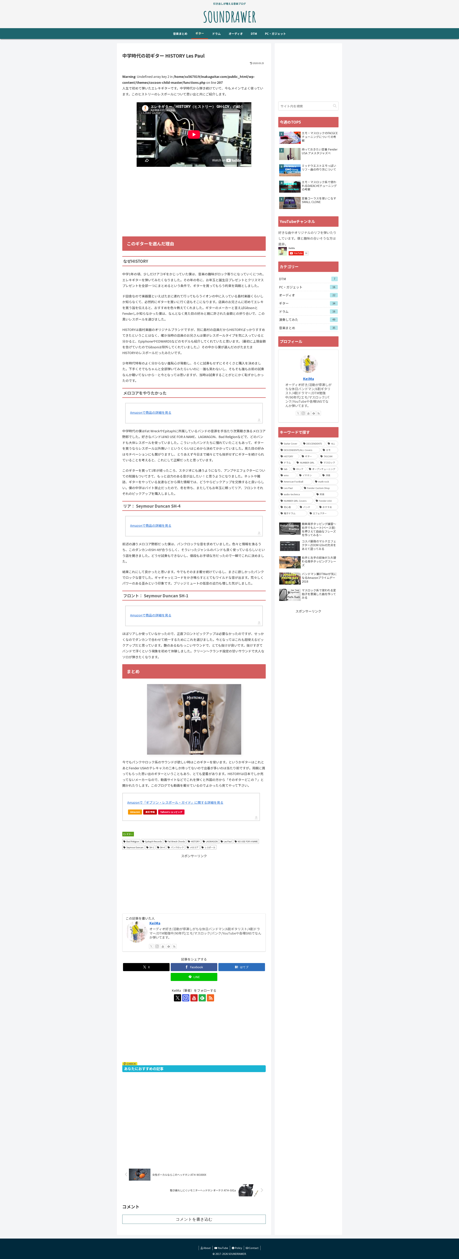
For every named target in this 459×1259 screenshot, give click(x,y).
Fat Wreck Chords (176, 841)
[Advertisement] (194, 207)
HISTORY (195, 841)
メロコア (194, 847)
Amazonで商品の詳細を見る (150, 412)
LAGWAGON (212, 841)
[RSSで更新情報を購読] (174, 946)
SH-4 (162, 847)
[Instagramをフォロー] (157, 946)
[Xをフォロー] (151, 946)
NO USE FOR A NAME (248, 841)
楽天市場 (150, 812)
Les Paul (228, 841)
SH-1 (151, 847)
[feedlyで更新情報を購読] (168, 946)
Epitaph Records (153, 841)
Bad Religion (132, 841)
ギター (129, 834)
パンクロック (177, 847)
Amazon (135, 812)
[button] (335, 106)
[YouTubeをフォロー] (162, 946)
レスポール (210, 847)
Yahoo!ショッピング (171, 812)
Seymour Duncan (134, 847)
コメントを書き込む (194, 1219)
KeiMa (154, 923)
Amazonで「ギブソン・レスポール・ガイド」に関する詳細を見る (175, 802)
